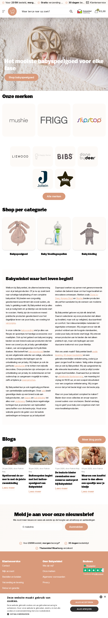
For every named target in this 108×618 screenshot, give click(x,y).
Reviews (88, 561)
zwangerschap (28, 380)
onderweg (20, 401)
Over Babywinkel (52, 561)
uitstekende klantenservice (70, 376)
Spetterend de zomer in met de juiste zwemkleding (14, 480)
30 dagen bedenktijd (73, 355)
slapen (28, 398)
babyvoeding (27, 330)
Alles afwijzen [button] (84, 609)
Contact (6, 565)
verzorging (11, 323)
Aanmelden (76, 526)
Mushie (79, 298)
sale (43, 390)
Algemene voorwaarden (54, 576)
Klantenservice (11, 561)
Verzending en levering (12, 582)
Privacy (46, 582)
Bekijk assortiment (3, 11)
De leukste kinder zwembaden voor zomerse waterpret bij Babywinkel (66, 478)
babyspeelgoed (35, 351)
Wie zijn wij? (48, 565)
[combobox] (101, 596)
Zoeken (71, 11)
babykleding (39, 398)
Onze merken (49, 571)
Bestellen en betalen (11, 576)
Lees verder (56, 611)
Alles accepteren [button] (84, 602)
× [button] (105, 597)
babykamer (19, 366)
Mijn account (8, 571)
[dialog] (54, 605)
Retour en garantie (10, 588)
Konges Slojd (67, 298)
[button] (37, 614)
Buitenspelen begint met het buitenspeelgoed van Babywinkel (41, 481)
